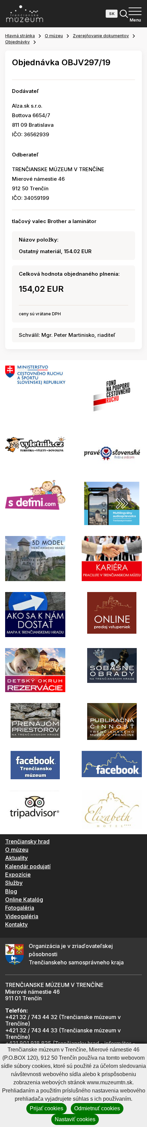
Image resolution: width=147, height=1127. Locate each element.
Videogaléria (21, 916)
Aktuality (16, 857)
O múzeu (54, 35)
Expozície (18, 874)
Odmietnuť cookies (97, 1108)
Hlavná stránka (20, 35)
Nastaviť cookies (75, 1119)
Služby (14, 882)
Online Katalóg (24, 899)
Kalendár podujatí (28, 866)
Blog (11, 891)
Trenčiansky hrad (27, 841)
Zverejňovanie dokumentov (101, 35)
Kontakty (16, 924)
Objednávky (17, 41)
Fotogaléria (19, 907)
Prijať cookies (46, 1108)
